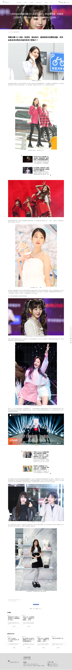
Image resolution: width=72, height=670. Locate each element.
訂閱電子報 (42, 665)
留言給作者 (36, 604)
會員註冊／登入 (36, 664)
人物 (33, 608)
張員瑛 (37, 608)
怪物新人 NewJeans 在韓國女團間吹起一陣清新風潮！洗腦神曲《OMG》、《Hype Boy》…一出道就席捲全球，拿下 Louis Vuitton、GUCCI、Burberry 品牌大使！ (41, 455)
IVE (39, 608)
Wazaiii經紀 (25, 665)
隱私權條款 (38, 665)
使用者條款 (34, 665)
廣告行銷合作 (25, 659)
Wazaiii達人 (28, 664)
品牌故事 (24, 664)
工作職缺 (29, 659)
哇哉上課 (32, 664)
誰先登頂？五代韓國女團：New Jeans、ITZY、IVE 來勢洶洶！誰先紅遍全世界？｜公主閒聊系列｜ (41, 467)
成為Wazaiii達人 (30, 665)
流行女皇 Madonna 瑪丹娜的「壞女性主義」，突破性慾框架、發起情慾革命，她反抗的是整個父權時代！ (41, 158)
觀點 (31, 608)
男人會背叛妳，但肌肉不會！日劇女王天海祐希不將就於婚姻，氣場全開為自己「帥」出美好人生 (41, 169)
